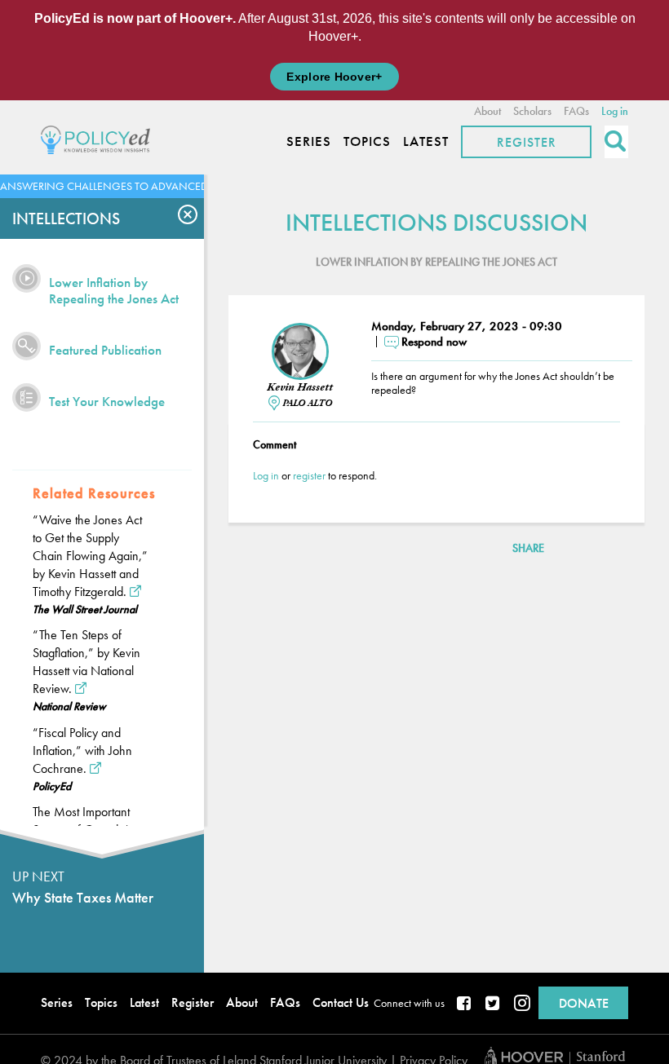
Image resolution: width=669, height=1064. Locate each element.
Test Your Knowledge (107, 401)
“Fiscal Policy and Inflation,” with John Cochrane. (82, 750)
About (487, 111)
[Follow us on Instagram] (522, 1004)
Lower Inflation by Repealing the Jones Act (114, 290)
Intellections (66, 218)
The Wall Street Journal (85, 609)
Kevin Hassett (300, 387)
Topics (367, 141)
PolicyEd (52, 786)
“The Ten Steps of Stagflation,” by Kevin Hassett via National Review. (86, 661)
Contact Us (340, 1002)
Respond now (434, 341)
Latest (426, 141)
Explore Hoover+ (334, 76)
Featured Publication (105, 350)
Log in (614, 111)
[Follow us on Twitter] (493, 1004)
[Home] (99, 137)
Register (526, 142)
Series (308, 141)
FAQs (576, 111)
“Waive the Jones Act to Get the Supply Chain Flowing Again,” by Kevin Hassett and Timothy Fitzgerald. (90, 555)
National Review (69, 706)
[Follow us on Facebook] (465, 1004)
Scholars (532, 111)
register (309, 475)
